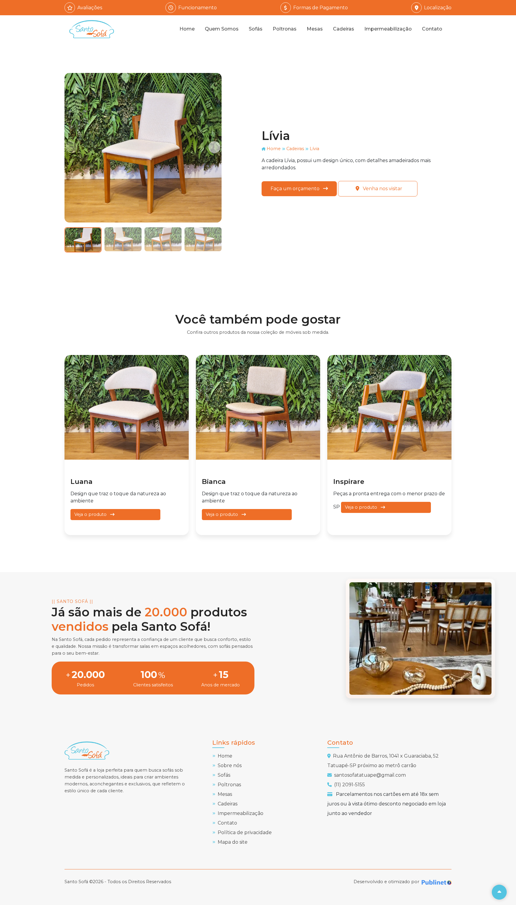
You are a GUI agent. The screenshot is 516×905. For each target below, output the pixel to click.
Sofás (255, 29)
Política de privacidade (245, 832)
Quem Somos (222, 29)
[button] (214, 147)
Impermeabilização (388, 29)
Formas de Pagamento (320, 7)
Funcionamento (197, 7)
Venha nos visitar (382, 188)
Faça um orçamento (296, 188)
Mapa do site (233, 842)
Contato (432, 29)
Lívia (314, 148)
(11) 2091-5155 (349, 784)
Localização (438, 7)
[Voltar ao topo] (499, 892)
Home (187, 29)
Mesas (315, 29)
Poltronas (285, 29)
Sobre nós (230, 765)
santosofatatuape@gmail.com (370, 775)
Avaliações (89, 7)
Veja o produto (91, 514)
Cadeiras (343, 29)
